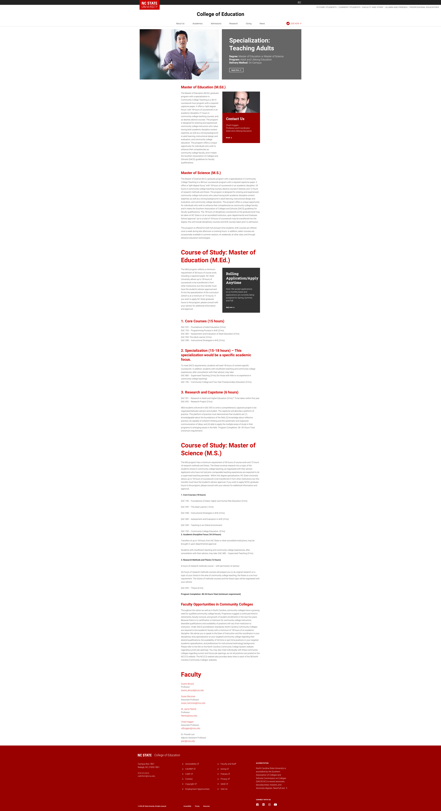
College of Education (220, 14)
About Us (180, 23)
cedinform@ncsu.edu (146, 776)
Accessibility (187, 806)
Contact (189, 779)
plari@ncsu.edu (188, 741)
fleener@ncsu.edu (189, 715)
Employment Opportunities (197, 789)
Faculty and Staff (372, 7)
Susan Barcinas (188, 696)
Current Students (349, 7)
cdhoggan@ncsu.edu (190, 728)
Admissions (216, 23)
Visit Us (224, 789)
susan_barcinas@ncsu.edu (193, 703)
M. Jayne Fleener (188, 709)
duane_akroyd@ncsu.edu (192, 690)
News (262, 23)
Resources (206, 806)
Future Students (327, 7)
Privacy (197, 806)
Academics (198, 23)
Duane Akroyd (187, 683)
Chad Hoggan (187, 721)
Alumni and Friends (396, 7)
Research (233, 23)
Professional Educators (424, 7)
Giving (249, 23)
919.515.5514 (143, 773)
